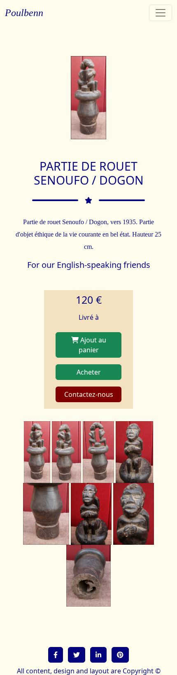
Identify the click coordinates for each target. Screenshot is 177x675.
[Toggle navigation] (160, 13)
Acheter (89, 372)
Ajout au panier (92, 344)
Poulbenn (24, 12)
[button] (55, 655)
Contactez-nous (88, 394)
